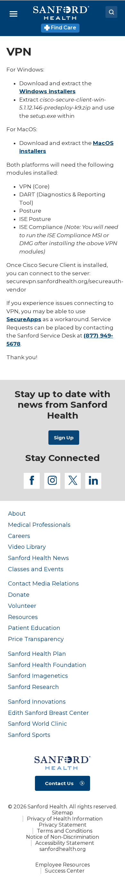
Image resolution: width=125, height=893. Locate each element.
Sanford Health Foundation (47, 665)
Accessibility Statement (64, 843)
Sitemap (62, 813)
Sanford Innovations (37, 701)
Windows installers (47, 91)
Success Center (65, 871)
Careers (19, 536)
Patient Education (34, 628)
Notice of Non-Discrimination (62, 837)
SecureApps (23, 319)
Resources (23, 617)
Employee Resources (62, 865)
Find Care (63, 28)
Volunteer (22, 605)
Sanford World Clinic (37, 723)
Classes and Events (35, 569)
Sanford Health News (38, 558)
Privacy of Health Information (65, 819)
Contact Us (59, 783)
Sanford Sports (29, 734)
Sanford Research (33, 687)
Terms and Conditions (64, 831)
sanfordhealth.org (62, 849)
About (17, 513)
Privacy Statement (63, 825)
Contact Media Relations (43, 583)
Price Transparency (36, 639)
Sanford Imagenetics (38, 675)
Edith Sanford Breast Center (48, 712)
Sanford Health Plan (37, 653)
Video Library (27, 546)
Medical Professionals (39, 524)
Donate (18, 594)
